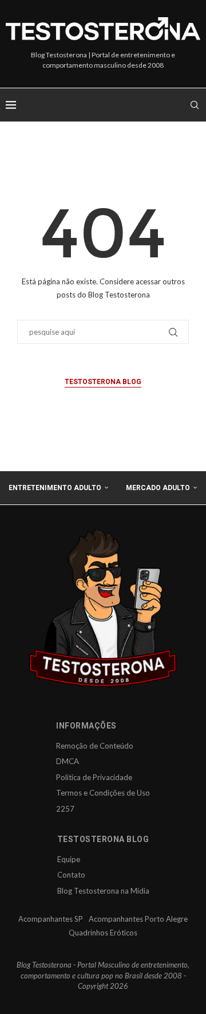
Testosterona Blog (103, 382)
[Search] (194, 105)
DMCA (67, 761)
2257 (65, 808)
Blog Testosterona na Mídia (103, 890)
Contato (71, 874)
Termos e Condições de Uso (103, 792)
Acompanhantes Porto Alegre (138, 918)
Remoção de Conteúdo (94, 745)
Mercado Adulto (158, 488)
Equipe (68, 859)
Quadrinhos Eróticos (103, 932)
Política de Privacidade (94, 777)
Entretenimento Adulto (55, 488)
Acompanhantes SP (50, 918)
